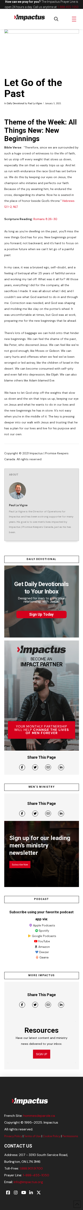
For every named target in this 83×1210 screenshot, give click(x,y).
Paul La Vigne (35, 104)
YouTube (44, 941)
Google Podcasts (44, 936)
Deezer (44, 952)
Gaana (44, 957)
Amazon (44, 947)
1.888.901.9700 (31, 1168)
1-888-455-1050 (68, 7)
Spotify (44, 931)
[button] (56, 19)
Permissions (70, 1136)
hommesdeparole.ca (39, 1115)
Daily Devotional (15, 104)
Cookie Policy (51, 1136)
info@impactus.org (28, 1182)
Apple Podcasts (44, 925)
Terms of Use (32, 1136)
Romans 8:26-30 (45, 219)
